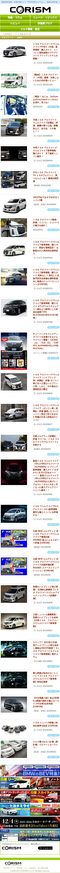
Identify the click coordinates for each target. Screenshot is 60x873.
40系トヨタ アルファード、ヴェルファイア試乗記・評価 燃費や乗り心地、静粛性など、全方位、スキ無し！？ (46, 126)
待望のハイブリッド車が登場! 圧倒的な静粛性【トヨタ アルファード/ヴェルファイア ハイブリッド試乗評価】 (46, 592)
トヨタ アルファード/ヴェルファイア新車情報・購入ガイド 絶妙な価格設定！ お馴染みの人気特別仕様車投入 (46, 248)
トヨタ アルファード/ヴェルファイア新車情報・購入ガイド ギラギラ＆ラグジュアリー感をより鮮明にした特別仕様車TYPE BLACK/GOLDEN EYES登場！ (46, 309)
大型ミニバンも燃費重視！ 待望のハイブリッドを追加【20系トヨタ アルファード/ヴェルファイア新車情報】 (45, 620)
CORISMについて (9, 868)
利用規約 (20, 868)
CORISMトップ (10, 34)
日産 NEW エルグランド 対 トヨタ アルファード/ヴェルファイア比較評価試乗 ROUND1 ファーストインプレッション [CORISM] (46, 565)
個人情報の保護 (43, 868)
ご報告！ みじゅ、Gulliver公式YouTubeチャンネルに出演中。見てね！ (45, 99)
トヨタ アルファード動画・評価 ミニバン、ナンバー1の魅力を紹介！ (46, 222)
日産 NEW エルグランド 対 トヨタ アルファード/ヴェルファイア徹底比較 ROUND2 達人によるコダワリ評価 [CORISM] (46, 537)
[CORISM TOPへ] (30, 10)
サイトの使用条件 (30, 868)
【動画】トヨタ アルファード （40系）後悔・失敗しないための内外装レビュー (46, 77)
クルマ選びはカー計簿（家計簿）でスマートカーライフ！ (45, 745)
